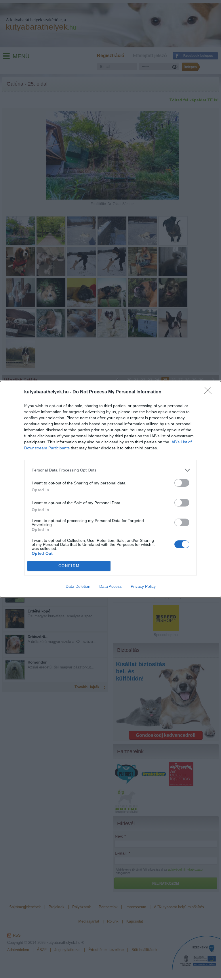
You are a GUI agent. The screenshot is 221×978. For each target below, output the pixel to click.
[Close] (209, 392)
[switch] (181, 483)
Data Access (110, 586)
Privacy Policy (143, 586)
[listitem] (110, 470)
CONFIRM (69, 566)
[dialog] (110, 489)
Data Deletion (78, 586)
